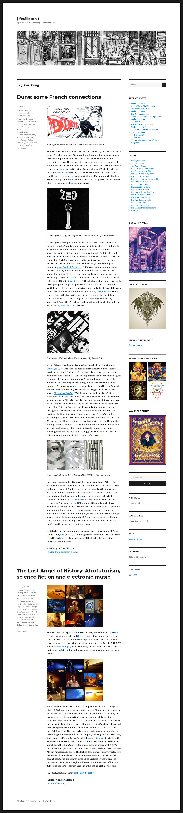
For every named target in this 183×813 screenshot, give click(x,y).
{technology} (22, 595)
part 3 (91, 773)
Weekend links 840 (139, 135)
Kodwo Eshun (22, 617)
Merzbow (21, 135)
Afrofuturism (22, 601)
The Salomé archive (139, 203)
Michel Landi (30, 135)
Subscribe (147, 484)
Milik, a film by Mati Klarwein (143, 106)
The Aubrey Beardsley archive (143, 174)
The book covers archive (141, 176)
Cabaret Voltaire (30, 122)
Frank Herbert (31, 124)
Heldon (32, 127)
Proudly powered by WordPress (42, 801)
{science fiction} (23, 115)
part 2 (83, 773)
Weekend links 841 (138, 127)
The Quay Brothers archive (141, 200)
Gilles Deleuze (22, 127)
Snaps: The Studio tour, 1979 (142, 124)
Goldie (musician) (30, 609)
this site (81, 636)
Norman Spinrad (23, 137)
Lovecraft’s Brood (138, 132)
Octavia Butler (29, 620)
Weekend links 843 (138, 111)
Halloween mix (68, 305)
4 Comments (22, 149)
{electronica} (22, 113)
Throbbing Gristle (24, 143)
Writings (134, 210)
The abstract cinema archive (142, 169)
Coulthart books (137, 163)
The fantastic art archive (141, 182)
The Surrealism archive (140, 205)
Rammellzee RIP (56, 783)
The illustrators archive (140, 187)
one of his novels (96, 738)
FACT (70, 179)
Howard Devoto (23, 129)
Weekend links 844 (139, 103)
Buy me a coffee (135, 539)
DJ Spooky (25, 607)
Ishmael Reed (31, 612)
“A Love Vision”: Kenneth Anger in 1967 (146, 117)
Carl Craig (21, 124)
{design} (27, 110)
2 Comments (22, 631)
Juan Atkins (34, 614)
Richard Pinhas (27, 140)
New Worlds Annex (138, 166)
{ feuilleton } (28, 19)
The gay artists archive (140, 184)
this (116, 632)
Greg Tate (21, 612)
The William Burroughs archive (143, 208)
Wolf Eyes (30, 145)
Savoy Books (28, 625)
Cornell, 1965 (136, 138)
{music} (31, 113)
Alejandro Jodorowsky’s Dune (63, 552)
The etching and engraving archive (145, 179)
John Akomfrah (23, 614)
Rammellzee (22, 622)
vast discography (62, 646)
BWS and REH (136, 122)
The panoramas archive (140, 197)
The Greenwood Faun (140, 114)
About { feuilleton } (138, 161)
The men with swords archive (143, 192)
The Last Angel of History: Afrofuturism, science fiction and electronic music (68, 574)
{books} (20, 110)
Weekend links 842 (138, 119)
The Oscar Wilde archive (141, 195)
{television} (32, 595)
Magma (27, 132)
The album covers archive (141, 171)
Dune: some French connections (59, 97)
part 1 (75, 773)
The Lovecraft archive (140, 190)
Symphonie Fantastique (140, 109)
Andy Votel (21, 119)
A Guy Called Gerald (25, 599)
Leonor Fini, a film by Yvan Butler (144, 130)
